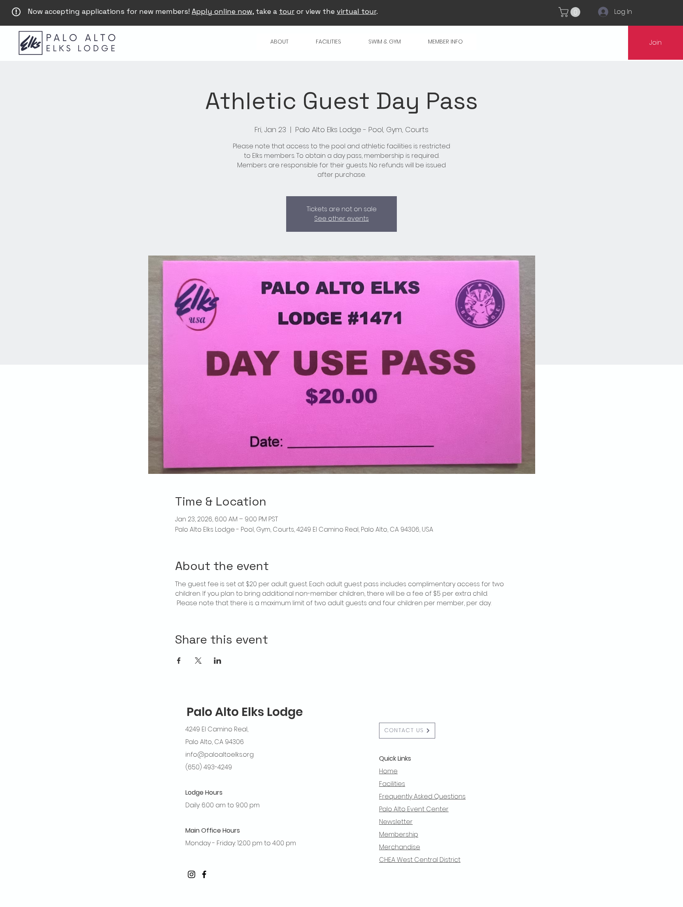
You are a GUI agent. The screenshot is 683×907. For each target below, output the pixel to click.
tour (286, 11)
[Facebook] (204, 874)
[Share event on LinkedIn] (217, 660)
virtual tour (356, 11)
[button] (570, 12)
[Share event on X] (198, 660)
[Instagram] (191, 874)
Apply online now (222, 11)
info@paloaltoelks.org (219, 754)
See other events (341, 218)
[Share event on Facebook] (179, 660)
